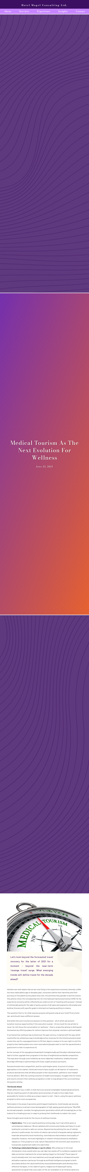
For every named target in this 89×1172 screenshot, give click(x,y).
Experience (43, 11)
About (7, 11)
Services (24, 11)
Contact (80, 11)
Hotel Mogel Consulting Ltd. (44, 5)
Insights (63, 11)
